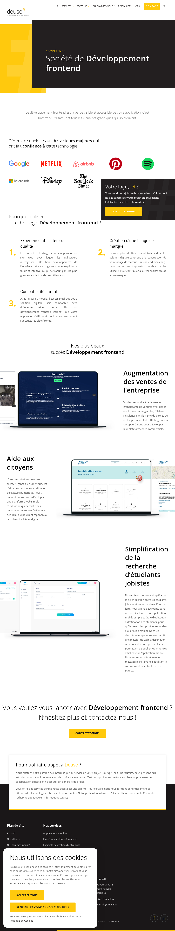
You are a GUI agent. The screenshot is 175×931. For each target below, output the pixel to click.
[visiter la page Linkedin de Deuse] (164, 918)
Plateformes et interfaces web (60, 839)
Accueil (11, 833)
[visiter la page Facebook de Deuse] (154, 918)
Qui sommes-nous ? (103, 6)
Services (66, 6)
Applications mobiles (55, 833)
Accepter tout (27, 895)
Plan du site (114, 921)
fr (164, 6)
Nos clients (13, 839)
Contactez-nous (124, 211)
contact (152, 6)
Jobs (137, 6)
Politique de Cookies (21, 920)
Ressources (124, 6)
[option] (57, 397)
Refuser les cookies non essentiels (42, 907)
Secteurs (82, 6)
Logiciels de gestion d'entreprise (61, 845)
